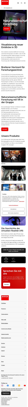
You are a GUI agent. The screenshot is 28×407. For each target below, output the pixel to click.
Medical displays (4, 323)
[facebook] (8, 385)
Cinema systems (4, 314)
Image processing (5, 334)
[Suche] (21, 3)
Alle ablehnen (13, 209)
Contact (3, 365)
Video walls (3, 319)
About (2, 370)
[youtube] (25, 385)
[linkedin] (13, 385)
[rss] (19, 385)
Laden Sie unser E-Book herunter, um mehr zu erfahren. (13, 250)
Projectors (3, 308)
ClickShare (3, 303)
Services (3, 343)
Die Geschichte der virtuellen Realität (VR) (12, 229)
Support (3, 350)
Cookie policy (21, 201)
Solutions (3, 347)
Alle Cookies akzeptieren (13, 213)
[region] (13, 203)
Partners (3, 356)
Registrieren (6, 393)
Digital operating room (6, 337)
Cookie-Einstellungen (13, 205)
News (2, 361)
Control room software (6, 328)
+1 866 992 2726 (7, 378)
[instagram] (2, 385)
